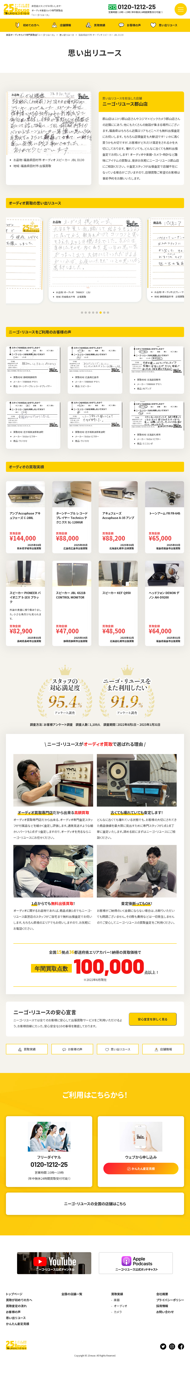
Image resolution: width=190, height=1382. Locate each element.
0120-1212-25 (49, 1164)
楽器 (117, 1300)
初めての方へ (31, 25)
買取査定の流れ (16, 1306)
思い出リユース (168, 25)
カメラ (118, 1312)
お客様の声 (134, 25)
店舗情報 (65, 25)
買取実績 (99, 25)
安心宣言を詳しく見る (153, 1019)
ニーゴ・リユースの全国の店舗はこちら (95, 1203)
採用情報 (162, 1306)
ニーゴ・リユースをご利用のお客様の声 (40, 332)
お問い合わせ (165, 1312)
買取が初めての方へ (19, 1300)
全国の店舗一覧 (71, 1294)
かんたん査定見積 (17, 1323)
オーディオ (120, 1306)
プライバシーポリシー (170, 1300)
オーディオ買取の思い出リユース (35, 203)
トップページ (14, 1294)
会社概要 (162, 1294)
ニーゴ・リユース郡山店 (125, 103)
